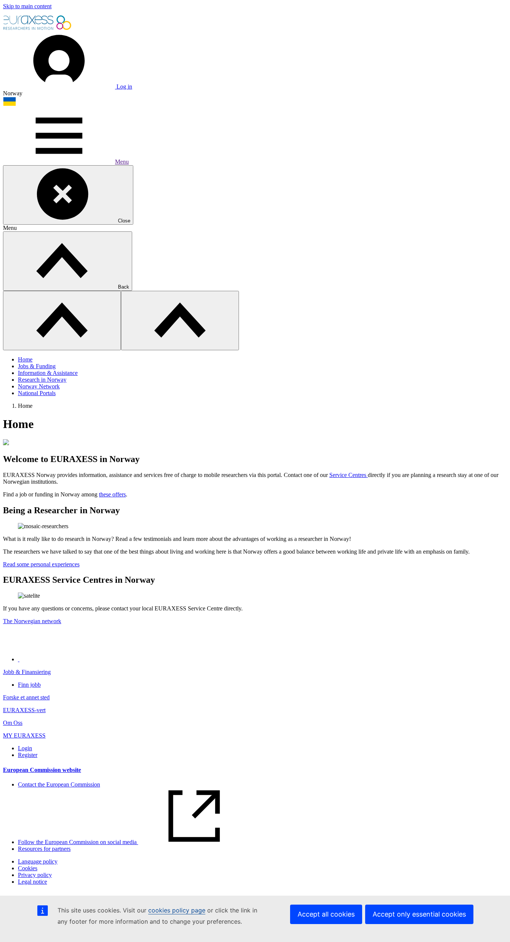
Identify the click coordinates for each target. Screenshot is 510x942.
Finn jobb (29, 684)
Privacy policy (35, 875)
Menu (122, 161)
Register (27, 755)
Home (25, 359)
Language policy (37, 861)
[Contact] (18, 659)
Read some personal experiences (41, 564)
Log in (123, 86)
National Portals (37, 393)
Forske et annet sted (26, 697)
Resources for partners (44, 849)
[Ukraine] (9, 104)
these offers (112, 494)
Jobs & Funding (37, 366)
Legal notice (32, 881)
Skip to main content (27, 6)
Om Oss (12, 723)
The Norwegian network (32, 621)
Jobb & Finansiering (27, 672)
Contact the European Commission (59, 784)
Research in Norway (42, 379)
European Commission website (42, 770)
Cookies (27, 868)
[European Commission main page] (37, 29)
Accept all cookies (326, 914)
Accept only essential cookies (419, 914)
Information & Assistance (48, 373)
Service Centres (348, 475)
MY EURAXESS (24, 735)
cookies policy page (176, 910)
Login (25, 748)
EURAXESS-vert (24, 710)
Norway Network (39, 386)
